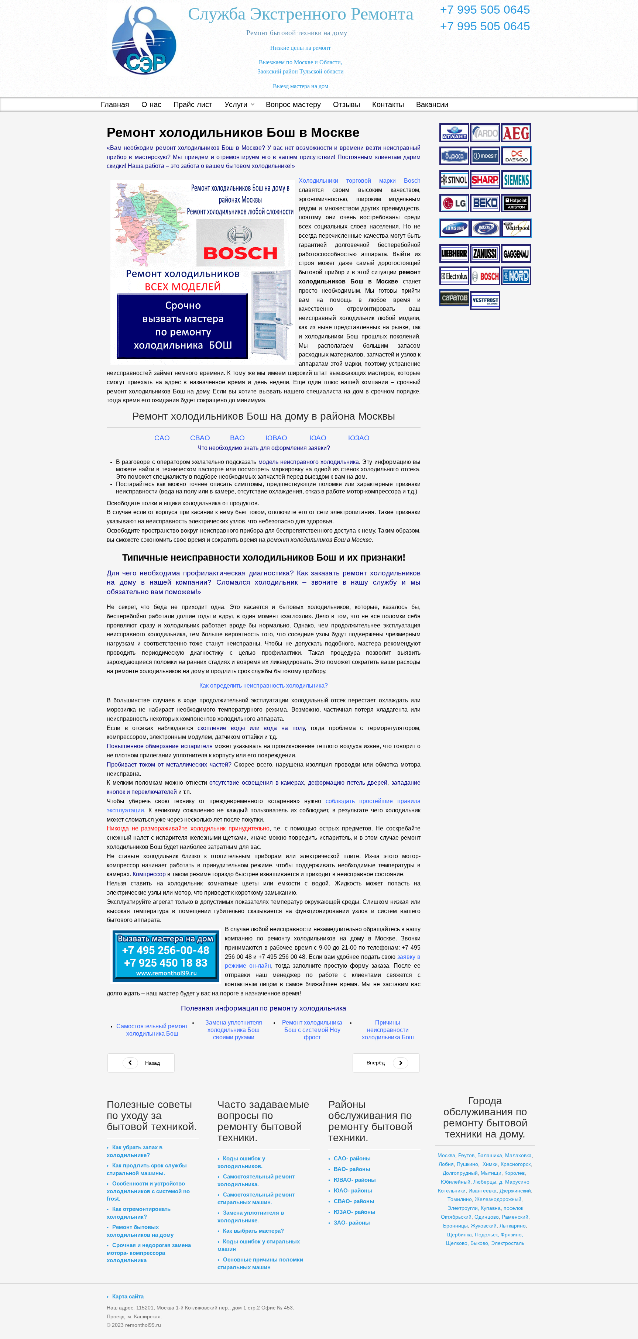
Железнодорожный (498, 1199)
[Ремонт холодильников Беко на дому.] (485, 203)
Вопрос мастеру (293, 104)
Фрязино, (511, 1235)
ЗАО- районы (352, 1222)
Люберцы (484, 1182)
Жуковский (484, 1226)
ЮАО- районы (353, 1190)
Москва (446, 1155)
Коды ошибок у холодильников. (241, 1162)
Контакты (388, 104)
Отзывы (346, 104)
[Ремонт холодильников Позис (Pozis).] (485, 228)
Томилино (459, 1199)
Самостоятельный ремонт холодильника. (256, 1180)
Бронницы (455, 1226)
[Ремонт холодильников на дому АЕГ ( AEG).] (516, 132)
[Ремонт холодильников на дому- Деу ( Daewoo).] (516, 156)
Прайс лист (193, 104)
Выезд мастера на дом (300, 86)
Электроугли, (463, 1208)
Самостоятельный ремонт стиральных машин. (256, 1198)
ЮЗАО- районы (354, 1212)
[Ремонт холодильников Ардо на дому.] (485, 132)
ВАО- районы (352, 1169)
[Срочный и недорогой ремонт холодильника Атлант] (454, 132)
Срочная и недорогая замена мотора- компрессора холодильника (149, 1252)
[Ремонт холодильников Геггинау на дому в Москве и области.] (516, 253)
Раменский (515, 1217)
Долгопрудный (460, 1173)
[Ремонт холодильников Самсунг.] (454, 228)
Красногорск (516, 1164)
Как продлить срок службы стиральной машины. (147, 1169)
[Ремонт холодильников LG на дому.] (454, 203)
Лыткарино (513, 1226)
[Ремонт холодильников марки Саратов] (454, 297)
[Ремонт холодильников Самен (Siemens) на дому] (516, 179)
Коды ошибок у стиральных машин (258, 1245)
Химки (490, 1164)
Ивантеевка (483, 1191)
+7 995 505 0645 (485, 9)
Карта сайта (128, 1296)
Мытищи (491, 1173)
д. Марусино (513, 1182)
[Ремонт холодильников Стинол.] (454, 179)
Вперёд (376, 1063)
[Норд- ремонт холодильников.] (516, 275)
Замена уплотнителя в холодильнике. (250, 1216)
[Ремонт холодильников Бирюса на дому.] (454, 156)
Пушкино (467, 1164)
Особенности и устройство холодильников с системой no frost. (148, 1191)
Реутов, (467, 1155)
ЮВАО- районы (355, 1180)
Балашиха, (490, 1155)
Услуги (235, 104)
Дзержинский (515, 1191)
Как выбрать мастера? (253, 1231)
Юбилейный (455, 1182)
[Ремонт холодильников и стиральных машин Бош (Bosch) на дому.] (485, 275)
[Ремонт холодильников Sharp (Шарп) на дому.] (485, 179)
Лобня (446, 1164)
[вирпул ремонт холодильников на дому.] (516, 228)
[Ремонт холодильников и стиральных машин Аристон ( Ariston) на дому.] (516, 203)
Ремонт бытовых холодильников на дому (140, 1231)
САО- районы (352, 1158)
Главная (115, 104)
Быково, (480, 1243)
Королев (514, 1173)
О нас (151, 104)
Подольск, (487, 1235)
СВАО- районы (354, 1201)
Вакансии (432, 104)
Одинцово (486, 1217)
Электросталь (507, 1243)
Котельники (452, 1191)
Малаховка (518, 1155)
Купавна (491, 1208)
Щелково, (457, 1243)
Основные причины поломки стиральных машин (260, 1263)
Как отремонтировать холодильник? (139, 1213)
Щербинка (459, 1235)
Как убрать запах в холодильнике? (134, 1151)
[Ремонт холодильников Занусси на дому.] (485, 253)
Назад (152, 1063)
